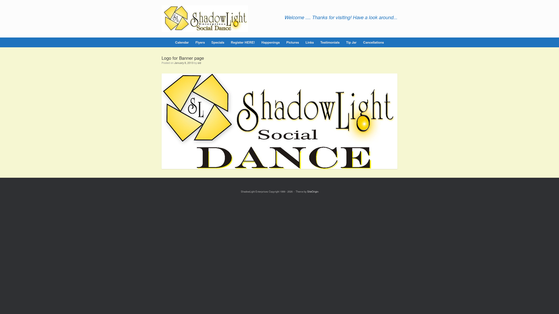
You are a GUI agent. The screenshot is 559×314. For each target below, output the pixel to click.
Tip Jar (351, 42)
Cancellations (373, 42)
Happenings (270, 42)
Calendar (182, 42)
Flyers (200, 42)
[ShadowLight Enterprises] (205, 18)
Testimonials (330, 42)
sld (199, 63)
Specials (217, 42)
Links (309, 42)
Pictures (292, 42)
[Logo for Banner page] (279, 168)
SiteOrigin (312, 191)
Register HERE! (243, 42)
